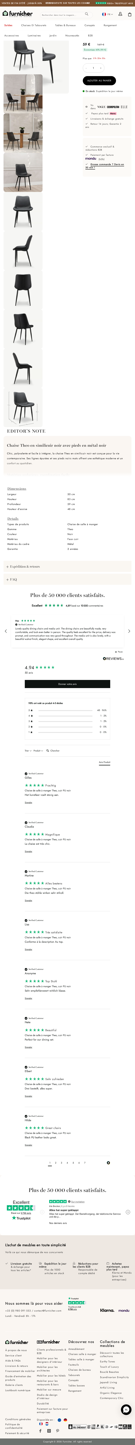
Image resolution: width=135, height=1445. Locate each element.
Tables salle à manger (81, 1359)
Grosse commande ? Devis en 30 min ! (104, 166)
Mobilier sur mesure (49, 1389)
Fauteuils (73, 1364)
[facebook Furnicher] (40, 1430)
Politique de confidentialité (13, 1426)
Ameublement (76, 1349)
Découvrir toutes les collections (112, 1354)
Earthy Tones (107, 1361)
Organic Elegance (111, 1393)
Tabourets (74, 1375)
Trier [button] (27, 750)
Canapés (73, 1380)
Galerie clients (14, 1385)
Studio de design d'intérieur (47, 1396)
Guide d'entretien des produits (18, 1378)
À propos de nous (16, 1350)
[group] (67, 667)
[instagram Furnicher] (49, 1430)
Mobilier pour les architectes (47, 1368)
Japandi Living (108, 1382)
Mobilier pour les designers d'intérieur (49, 1360)
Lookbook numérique (17, 1390)
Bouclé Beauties (109, 1372)
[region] (67, 631)
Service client (13, 1355)
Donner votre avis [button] (67, 684)
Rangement (74, 1391)
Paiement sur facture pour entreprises (52, 1410)
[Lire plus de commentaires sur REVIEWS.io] (113, 659)
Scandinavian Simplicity (114, 1377)
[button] (107, 14)
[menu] (67, 30)
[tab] (67, 30)
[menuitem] (11, 25)
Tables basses (76, 1385)
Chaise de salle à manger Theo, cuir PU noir (48, 790)
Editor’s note (26, 430)
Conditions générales (18, 1419)
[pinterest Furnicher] (57, 1430)
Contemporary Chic (112, 1398)
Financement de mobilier (20, 1371)
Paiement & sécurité (17, 1433)
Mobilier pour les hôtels (51, 1375)
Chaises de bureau (79, 1370)
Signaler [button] (28, 802)
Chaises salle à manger (82, 1354)
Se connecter (121, 14)
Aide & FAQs (13, 1360)
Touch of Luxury (109, 1367)
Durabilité (43, 1403)
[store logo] (18, 13)
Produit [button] (37, 750)
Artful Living (107, 1387)
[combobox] (66, 15)
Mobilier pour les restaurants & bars (48, 1382)
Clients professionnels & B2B (51, 1351)
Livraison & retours (16, 1366)
